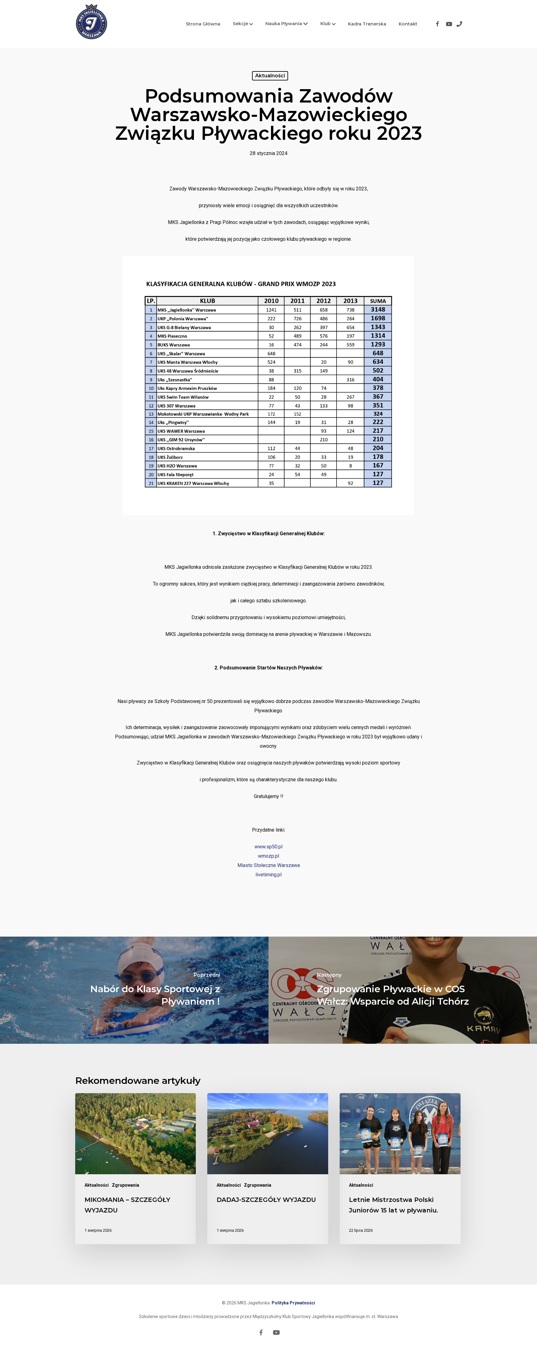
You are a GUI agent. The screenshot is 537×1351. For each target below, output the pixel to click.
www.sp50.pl (268, 847)
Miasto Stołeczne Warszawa (268, 865)
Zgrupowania (125, 1185)
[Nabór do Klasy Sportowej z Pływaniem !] (134, 990)
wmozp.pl (268, 856)
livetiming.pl (268, 875)
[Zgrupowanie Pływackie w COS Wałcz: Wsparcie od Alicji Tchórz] (402, 990)
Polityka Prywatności (293, 1302)
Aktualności (270, 76)
